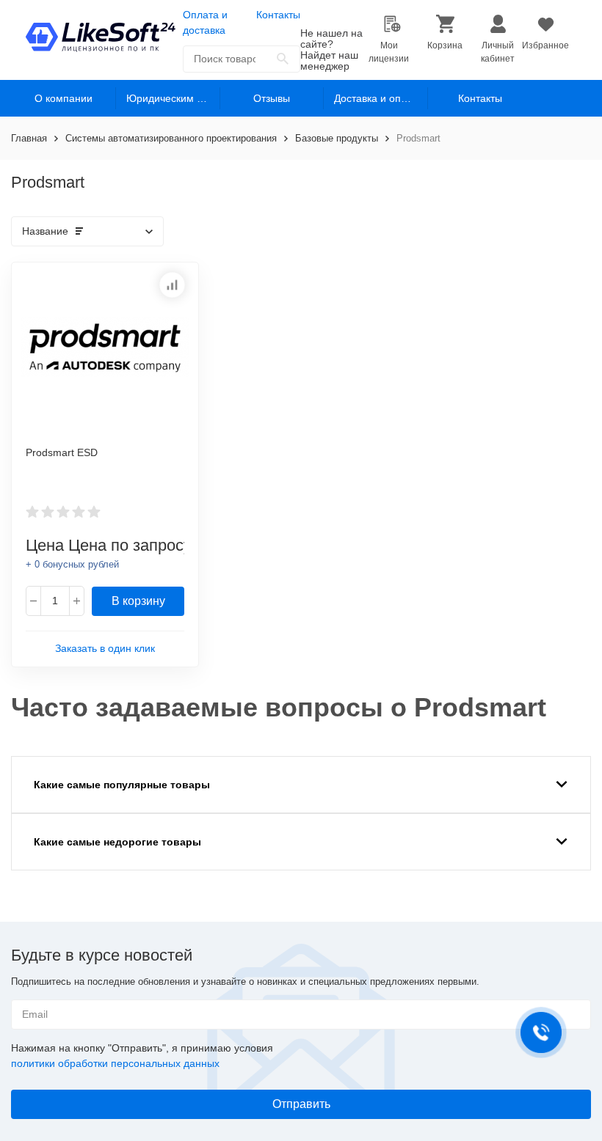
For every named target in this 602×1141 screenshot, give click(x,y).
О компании (64, 98)
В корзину (138, 601)
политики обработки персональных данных (115, 1063)
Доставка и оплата (378, 98)
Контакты (278, 15)
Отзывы (271, 98)
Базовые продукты (336, 138)
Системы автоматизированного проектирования (171, 138)
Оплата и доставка (205, 22)
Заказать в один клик (105, 648)
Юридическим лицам (173, 98)
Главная (29, 138)
